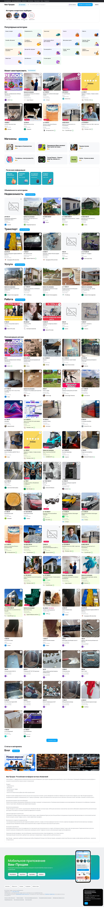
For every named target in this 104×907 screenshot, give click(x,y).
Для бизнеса (30, 1)
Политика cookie (28, 899)
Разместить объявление (85, 4)
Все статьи (16, 751)
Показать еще (52, 740)
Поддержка (46, 1)
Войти (96, 4)
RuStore (41, 874)
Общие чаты (14, 886)
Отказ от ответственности (9, 897)
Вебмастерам (36, 886)
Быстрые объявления (16, 1)
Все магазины (23, 139)
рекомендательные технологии (22, 894)
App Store (22, 874)
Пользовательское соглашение (45, 897)
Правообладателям (8, 899)
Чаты (42, 1)
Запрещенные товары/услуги (58, 897)
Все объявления (7, 1)
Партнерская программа (19, 899)
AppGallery (32, 874)
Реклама (21, 886)
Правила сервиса (19, 897)
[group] (11, 178)
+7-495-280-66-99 (15, 891)
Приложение (37, 1)
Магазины (24, 1)
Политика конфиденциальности (31, 897)
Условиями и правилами (49, 894)
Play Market (13, 874)
